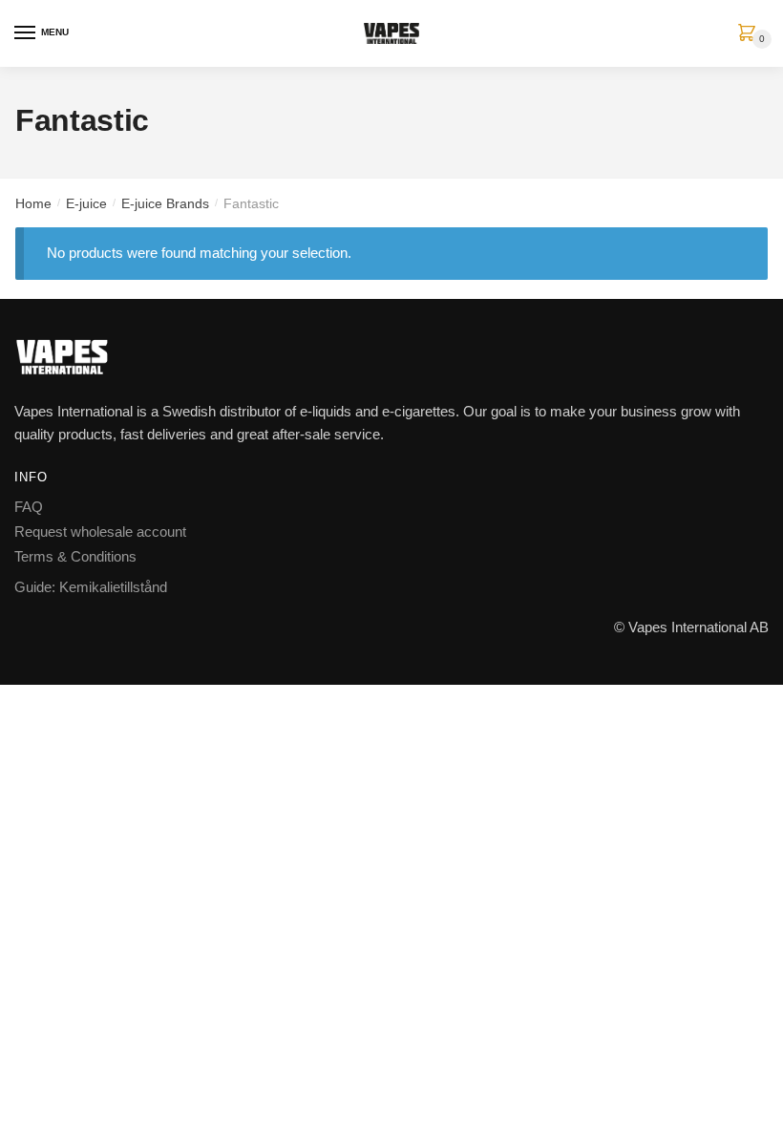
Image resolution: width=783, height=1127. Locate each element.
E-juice (86, 203)
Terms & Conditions (75, 556)
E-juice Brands (165, 203)
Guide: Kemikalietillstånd (90, 587)
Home (33, 203)
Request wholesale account (100, 531)
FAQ (28, 507)
